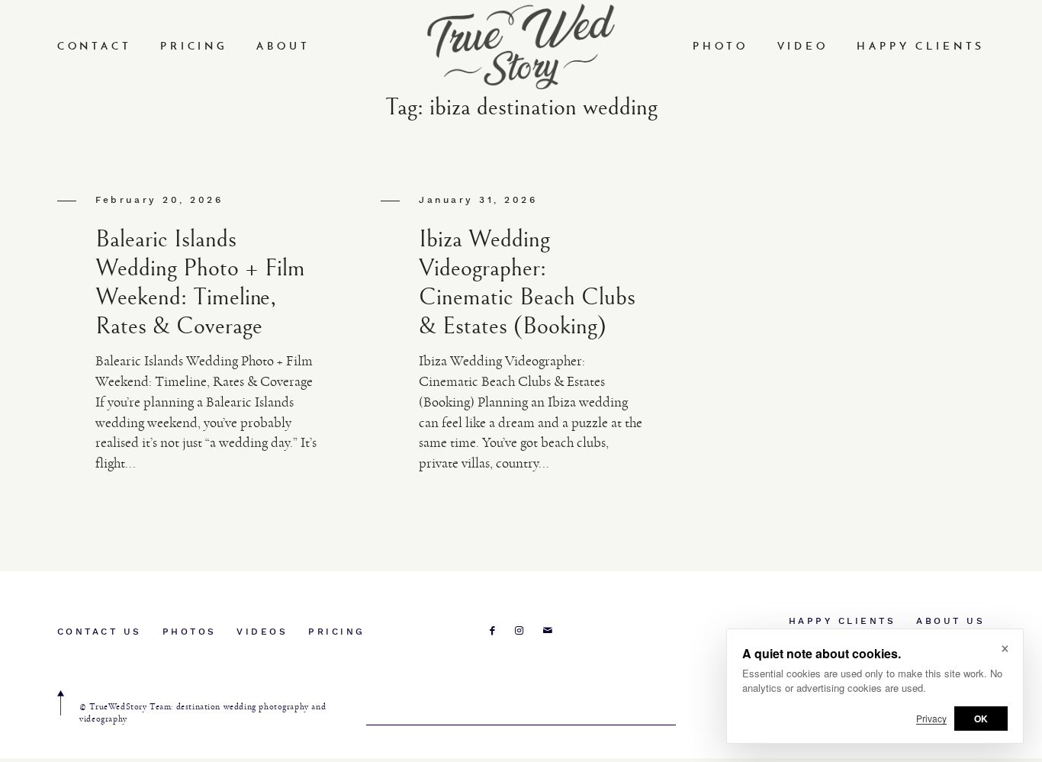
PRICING (194, 46)
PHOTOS (189, 631)
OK (981, 718)
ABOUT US (950, 621)
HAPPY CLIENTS (921, 46)
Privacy (931, 718)
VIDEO (802, 46)
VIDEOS (262, 631)
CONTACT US (99, 631)
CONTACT (94, 46)
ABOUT (283, 46)
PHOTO (720, 46)
